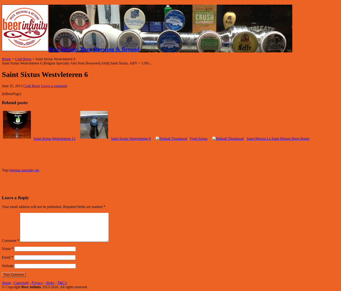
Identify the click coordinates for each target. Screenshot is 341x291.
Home (6, 59)
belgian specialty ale (24, 170)
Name (7, 249)
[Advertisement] (56, 183)
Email (7, 257)
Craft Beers (23, 59)
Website (7, 266)
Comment (10, 241)
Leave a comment (54, 86)
